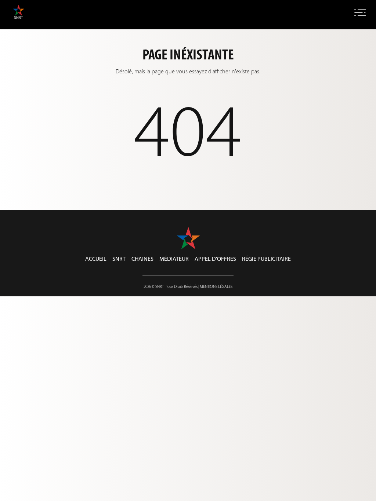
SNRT (119, 259)
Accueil (95, 259)
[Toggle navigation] (360, 12)
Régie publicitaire (266, 259)
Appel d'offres (215, 259)
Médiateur (174, 259)
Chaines (142, 259)
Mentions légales (216, 287)
